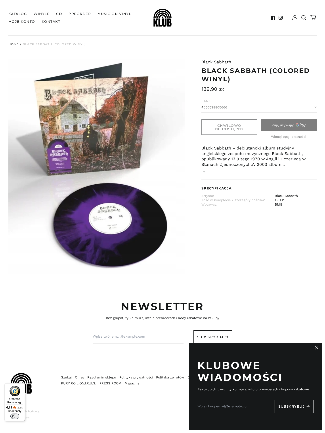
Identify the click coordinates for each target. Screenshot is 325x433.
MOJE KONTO (21, 21)
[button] (304, 17)
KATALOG (17, 14)
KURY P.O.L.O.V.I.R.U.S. (78, 383)
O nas (79, 377)
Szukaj (66, 377)
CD (59, 14)
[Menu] (22, 386)
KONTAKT (51, 21)
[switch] (14, 416)
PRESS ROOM (110, 383)
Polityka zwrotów (170, 377)
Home (13, 44)
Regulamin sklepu (101, 377)
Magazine (132, 383)
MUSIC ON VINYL (114, 14)
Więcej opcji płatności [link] (288, 137)
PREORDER (80, 14)
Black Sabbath (216, 62)
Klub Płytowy (29, 411)
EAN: (205, 101)
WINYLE (42, 14)
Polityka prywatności (136, 377)
